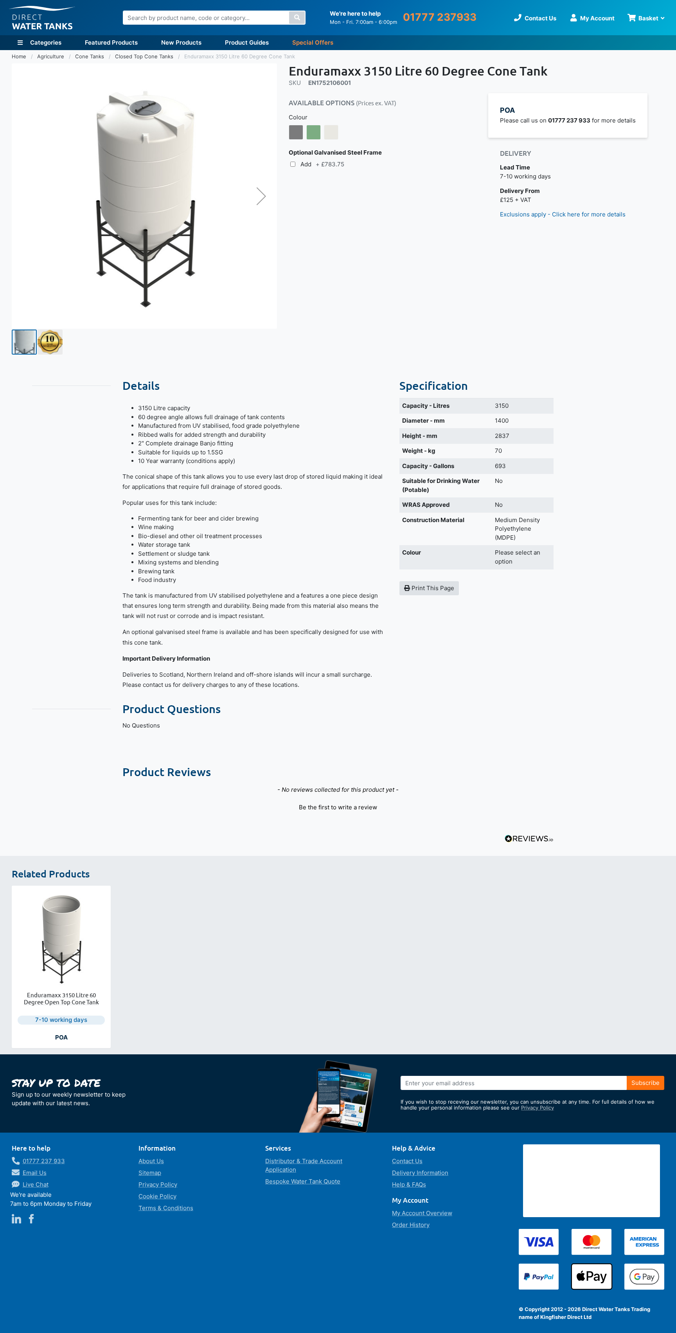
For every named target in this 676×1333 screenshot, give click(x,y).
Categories (45, 42)
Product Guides (247, 42)
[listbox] (382, 132)
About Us (151, 1161)
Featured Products (111, 42)
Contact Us (407, 1161)
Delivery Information (420, 1172)
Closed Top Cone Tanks (145, 56)
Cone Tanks (90, 56)
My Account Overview (422, 1213)
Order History (411, 1225)
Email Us (35, 1172)
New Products (181, 42)
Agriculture (51, 56)
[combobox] (214, 18)
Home (20, 56)
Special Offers (312, 42)
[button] (261, 196)
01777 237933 (439, 17)
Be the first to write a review (338, 807)
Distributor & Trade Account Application (303, 1165)
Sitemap (149, 1172)
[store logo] (42, 17)
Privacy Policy (537, 1107)
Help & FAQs (409, 1184)
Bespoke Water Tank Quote (302, 1181)
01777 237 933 (44, 1161)
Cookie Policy (157, 1196)
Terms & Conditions (165, 1208)
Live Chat (36, 1184)
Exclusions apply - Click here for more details (563, 214)
